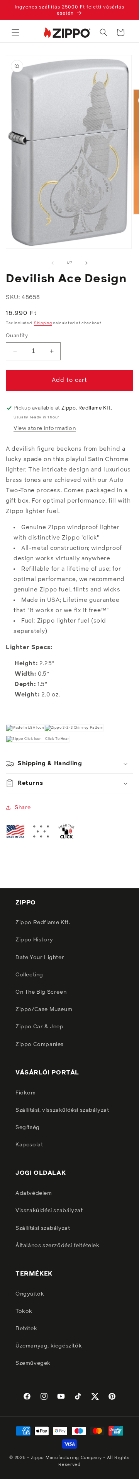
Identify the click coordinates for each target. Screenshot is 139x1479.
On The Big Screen (40, 992)
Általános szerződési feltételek (57, 1245)
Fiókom (25, 1093)
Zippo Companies (39, 1044)
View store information (45, 428)
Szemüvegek (33, 1363)
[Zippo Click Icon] (38, 739)
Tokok (23, 1311)
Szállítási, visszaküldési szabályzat (62, 1110)
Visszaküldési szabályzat (49, 1210)
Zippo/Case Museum (43, 1009)
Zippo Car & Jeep (39, 1026)
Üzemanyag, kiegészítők (48, 1346)
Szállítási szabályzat (42, 1228)
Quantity (17, 335)
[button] (15, 32)
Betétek (26, 1328)
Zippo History (34, 940)
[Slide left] (52, 263)
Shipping (43, 323)
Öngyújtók (29, 1294)
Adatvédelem (33, 1193)
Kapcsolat (29, 1145)
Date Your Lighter (39, 957)
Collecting (29, 975)
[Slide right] (86, 263)
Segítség (27, 1127)
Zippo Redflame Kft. (42, 922)
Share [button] (23, 807)
